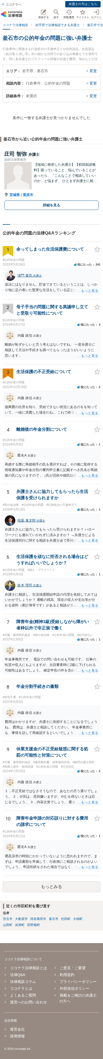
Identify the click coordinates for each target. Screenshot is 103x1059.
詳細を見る (51, 205)
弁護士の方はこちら (83, 4)
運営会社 (17, 1029)
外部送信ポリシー (74, 988)
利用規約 (67, 975)
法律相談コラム (23, 981)
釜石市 (53, 919)
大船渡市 (21, 919)
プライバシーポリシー (78, 981)
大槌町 (78, 919)
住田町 (66, 919)
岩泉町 (20, 925)
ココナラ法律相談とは (28, 968)
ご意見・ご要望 (73, 968)
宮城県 (15, 195)
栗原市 (28, 195)
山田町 (7, 925)
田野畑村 (33, 925)
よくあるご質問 (23, 995)
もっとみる (51, 886)
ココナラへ (13, 4)
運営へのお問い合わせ (28, 1002)
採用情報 (17, 1036)
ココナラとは (21, 988)
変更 (93, 71)
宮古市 (7, 919)
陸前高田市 (38, 919)
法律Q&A (17, 975)
